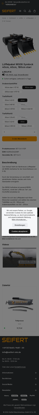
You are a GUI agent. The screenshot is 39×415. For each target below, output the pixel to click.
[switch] (3, 74)
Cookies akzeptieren (20, 231)
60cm (24, 105)
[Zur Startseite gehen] (9, 11)
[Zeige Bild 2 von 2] (22, 58)
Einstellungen (20, 225)
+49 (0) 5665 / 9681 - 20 (13, 348)
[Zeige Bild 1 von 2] (18, 58)
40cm (23, 100)
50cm (10, 104)
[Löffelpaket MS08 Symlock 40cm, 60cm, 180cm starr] (19, 43)
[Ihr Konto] (30, 11)
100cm (27, 109)
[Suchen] (25, 11)
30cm (9, 100)
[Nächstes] (33, 43)
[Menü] (20, 11)
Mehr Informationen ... (19, 219)
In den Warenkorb (19, 139)
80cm (10, 109)
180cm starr (29, 87)
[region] (19, 43)
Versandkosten (19, 408)
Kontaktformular (20, 367)
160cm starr (12, 87)
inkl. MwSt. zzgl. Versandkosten (17, 75)
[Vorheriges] (6, 43)
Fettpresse (19, 321)
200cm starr (12, 92)
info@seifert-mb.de (11, 352)
